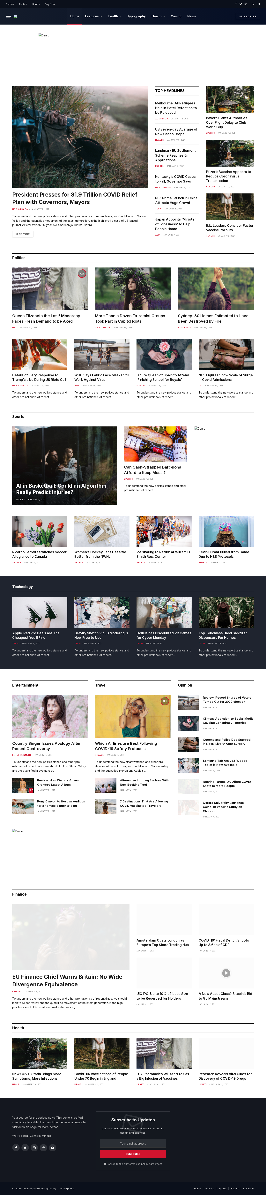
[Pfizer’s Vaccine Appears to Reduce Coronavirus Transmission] (230, 153)
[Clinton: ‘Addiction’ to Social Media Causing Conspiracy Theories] (188, 723)
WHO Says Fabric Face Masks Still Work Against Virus (101, 377)
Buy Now (50, 4)
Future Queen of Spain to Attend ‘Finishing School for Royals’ (163, 377)
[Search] (258, 4)
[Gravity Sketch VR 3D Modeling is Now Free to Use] (101, 612)
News (191, 16)
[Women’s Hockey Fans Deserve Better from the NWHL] (101, 531)
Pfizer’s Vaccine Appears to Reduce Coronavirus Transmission (228, 176)
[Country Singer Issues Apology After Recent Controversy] (50, 716)
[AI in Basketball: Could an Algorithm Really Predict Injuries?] (64, 465)
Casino (176, 16)
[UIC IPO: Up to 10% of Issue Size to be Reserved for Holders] (164, 973)
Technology (22, 587)
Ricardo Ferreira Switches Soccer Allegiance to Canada (39, 554)
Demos (10, 4)
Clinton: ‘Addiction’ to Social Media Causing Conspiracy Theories (228, 721)
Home (74, 16)
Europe (159, 166)
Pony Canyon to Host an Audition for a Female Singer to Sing (61, 803)
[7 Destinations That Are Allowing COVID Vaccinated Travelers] (105, 806)
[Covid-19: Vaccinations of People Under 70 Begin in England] (101, 1053)
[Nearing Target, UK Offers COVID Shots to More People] (188, 786)
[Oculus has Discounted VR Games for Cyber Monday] (164, 612)
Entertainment (25, 685)
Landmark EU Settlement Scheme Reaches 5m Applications (175, 155)
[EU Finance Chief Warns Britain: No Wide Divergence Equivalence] (70, 937)
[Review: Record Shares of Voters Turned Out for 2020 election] (188, 702)
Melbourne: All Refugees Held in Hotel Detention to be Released (176, 108)
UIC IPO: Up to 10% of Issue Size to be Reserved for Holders (162, 996)
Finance (17, 991)
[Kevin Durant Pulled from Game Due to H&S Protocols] (226, 531)
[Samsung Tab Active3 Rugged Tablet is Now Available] (188, 765)
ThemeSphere (65, 1188)
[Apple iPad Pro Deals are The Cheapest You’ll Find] (39, 612)
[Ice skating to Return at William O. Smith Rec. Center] (164, 531)
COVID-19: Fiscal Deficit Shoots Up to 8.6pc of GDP (224, 942)
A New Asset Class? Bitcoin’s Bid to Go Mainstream (225, 996)
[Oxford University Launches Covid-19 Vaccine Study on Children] (188, 807)
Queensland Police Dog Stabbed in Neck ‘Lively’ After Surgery (227, 742)
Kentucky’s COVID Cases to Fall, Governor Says (175, 179)
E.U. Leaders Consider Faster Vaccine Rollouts (230, 228)
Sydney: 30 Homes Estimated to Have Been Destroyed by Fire (213, 318)
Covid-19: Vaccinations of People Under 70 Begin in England (101, 1076)
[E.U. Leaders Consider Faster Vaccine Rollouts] (230, 206)
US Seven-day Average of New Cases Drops (176, 131)
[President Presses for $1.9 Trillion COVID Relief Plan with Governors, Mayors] (80, 137)
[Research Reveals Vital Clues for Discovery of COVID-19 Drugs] (226, 1053)
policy (144, 1163)
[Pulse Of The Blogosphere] (18, 16)
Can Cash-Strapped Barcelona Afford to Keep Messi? (152, 470)
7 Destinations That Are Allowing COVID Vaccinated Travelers (144, 803)
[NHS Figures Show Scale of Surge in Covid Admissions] (226, 354)
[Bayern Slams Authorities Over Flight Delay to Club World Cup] (230, 99)
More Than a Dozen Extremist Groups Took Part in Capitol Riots (130, 318)
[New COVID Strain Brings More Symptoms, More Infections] (39, 1053)
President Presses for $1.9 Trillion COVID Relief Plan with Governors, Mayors (74, 198)
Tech (158, 208)
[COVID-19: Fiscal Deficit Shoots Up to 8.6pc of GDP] (226, 919)
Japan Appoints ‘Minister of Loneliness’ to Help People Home (175, 224)
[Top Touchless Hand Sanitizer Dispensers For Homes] (226, 612)
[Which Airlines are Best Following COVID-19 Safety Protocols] (133, 716)
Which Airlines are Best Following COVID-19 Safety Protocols (126, 746)
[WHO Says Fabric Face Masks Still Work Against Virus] (101, 354)
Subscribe (248, 16)
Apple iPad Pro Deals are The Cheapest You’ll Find (36, 635)
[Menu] (8, 16)
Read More (23, 234)
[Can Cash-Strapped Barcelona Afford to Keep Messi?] (155, 444)
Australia (161, 118)
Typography (136, 16)
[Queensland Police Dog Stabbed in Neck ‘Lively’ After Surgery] (188, 744)
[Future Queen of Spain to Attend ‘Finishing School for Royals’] (164, 354)
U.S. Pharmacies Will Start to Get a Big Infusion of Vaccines (163, 1076)
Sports (36, 4)
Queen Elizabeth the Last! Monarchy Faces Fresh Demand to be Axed (46, 318)
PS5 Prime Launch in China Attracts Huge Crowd (176, 200)
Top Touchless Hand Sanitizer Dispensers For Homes (223, 635)
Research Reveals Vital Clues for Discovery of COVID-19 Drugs (225, 1076)
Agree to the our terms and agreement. (134, 1163)
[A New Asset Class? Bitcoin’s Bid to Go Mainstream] (226, 973)
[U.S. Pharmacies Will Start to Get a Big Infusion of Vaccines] (164, 1053)
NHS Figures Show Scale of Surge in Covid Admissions (226, 377)
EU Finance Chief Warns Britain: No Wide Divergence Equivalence (67, 980)
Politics (23, 4)
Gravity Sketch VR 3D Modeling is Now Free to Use (101, 635)
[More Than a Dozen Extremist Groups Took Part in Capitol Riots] (133, 288)
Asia (157, 235)
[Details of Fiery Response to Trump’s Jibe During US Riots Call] (39, 354)
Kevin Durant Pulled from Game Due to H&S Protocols (224, 554)
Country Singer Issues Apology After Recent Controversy (46, 746)
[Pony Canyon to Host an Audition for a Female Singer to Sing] (23, 806)
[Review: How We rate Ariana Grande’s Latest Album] (23, 785)
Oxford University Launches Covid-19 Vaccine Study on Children (223, 807)
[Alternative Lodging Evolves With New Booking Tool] (105, 785)
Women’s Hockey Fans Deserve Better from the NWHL (100, 554)
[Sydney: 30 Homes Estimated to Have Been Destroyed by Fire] (216, 288)
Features (92, 16)
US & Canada (20, 209)
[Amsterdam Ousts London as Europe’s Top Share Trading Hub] (164, 919)
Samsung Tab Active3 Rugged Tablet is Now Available (225, 763)
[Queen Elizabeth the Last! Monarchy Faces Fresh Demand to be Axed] (50, 288)
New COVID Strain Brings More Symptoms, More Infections (36, 1076)
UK (13, 327)
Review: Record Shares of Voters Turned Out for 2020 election (227, 699)
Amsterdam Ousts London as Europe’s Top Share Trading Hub (163, 942)
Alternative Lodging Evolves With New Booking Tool (144, 782)
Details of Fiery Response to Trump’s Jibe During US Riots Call (39, 377)
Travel (101, 685)
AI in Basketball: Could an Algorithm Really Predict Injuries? (61, 489)
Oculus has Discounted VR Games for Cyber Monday (164, 635)
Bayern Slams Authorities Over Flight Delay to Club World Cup (226, 122)
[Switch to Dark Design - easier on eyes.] (253, 4)
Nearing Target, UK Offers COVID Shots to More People (227, 784)
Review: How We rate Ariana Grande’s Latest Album (58, 782)
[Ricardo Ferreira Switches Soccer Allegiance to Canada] (39, 531)
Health (113, 16)
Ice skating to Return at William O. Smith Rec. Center (164, 554)
